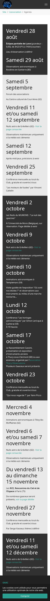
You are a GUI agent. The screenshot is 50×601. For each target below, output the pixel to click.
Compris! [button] (25, 596)
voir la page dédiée (25, 499)
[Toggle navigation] (46, 4)
